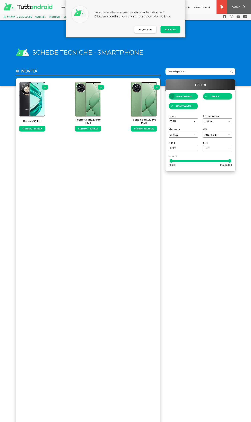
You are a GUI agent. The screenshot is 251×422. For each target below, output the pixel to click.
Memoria (174, 129)
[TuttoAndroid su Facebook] (224, 16)
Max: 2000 (226, 164)
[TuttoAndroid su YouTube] (237, 16)
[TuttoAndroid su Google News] (244, 16)
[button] (202, 8)
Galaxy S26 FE (24, 17)
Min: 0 (172, 164)
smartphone (184, 96)
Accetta (170, 29)
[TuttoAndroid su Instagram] (230, 16)
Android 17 (40, 17)
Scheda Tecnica (32, 128)
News (63, 7)
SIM (205, 142)
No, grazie (145, 29)
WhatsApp (55, 17)
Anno (172, 142)
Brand (172, 116)
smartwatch (184, 106)
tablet (214, 96)
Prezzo (173, 156)
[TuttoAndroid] (28, 7)
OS (205, 129)
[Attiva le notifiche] (222, 7)
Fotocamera (211, 116)
